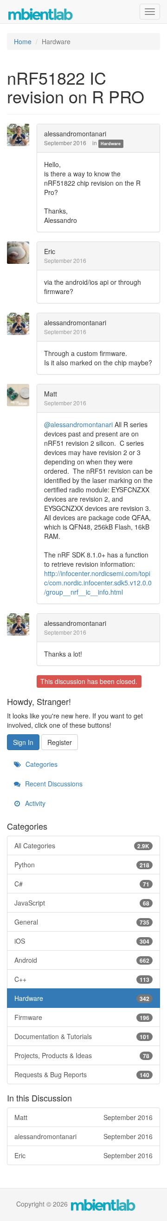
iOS (81, 941)
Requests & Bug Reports (81, 1074)
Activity (34, 803)
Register (59, 742)
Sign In (23, 742)
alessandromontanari (75, 133)
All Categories (81, 845)
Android (81, 960)
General (81, 921)
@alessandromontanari (78, 424)
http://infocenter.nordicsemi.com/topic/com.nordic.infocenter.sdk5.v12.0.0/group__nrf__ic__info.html (98, 583)
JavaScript (81, 902)
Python (81, 864)
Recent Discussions (53, 783)
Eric (49, 251)
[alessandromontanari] (21, 135)
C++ (81, 979)
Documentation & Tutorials (81, 1036)
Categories (41, 764)
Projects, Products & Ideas (81, 1055)
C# (81, 883)
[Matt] (21, 395)
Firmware (81, 1017)
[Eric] (21, 253)
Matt (50, 393)
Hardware (111, 144)
